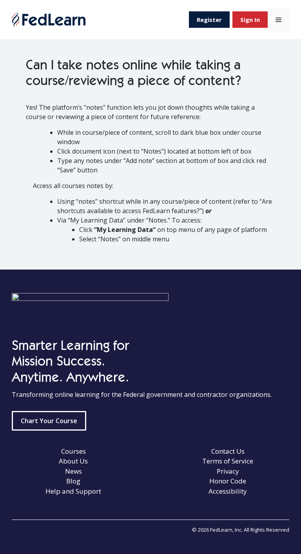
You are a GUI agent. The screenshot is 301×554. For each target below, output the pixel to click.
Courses (73, 451)
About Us (73, 460)
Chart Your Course (49, 420)
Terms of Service (227, 460)
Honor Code (227, 480)
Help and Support (73, 491)
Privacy (228, 471)
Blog (73, 480)
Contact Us (228, 451)
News (73, 471)
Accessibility (228, 491)
